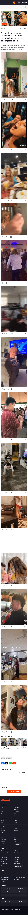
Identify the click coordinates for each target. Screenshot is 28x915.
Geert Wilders (17, 853)
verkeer (2, 832)
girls (15, 841)
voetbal (16, 839)
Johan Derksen (17, 850)
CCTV (2, 837)
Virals (15, 7)
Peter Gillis (16, 859)
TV (14, 813)
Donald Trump (4, 850)
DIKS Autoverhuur (18, 873)
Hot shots (19, 7)
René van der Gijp (5, 853)
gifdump (3, 758)
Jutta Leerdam (4, 859)
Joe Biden (3, 865)
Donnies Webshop (5, 877)
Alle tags (17, 844)
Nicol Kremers (17, 863)
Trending (7, 7)
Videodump (3, 873)
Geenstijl (16, 875)
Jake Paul (3, 855)
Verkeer (2, 813)
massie (9, 27)
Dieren (15, 816)
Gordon (16, 861)
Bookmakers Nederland (19, 877)
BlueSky (7, 895)
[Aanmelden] (24, 3)
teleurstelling (8, 758)
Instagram (3, 839)
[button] (26, 7)
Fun (2, 807)
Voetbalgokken (4, 879)
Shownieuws (4, 818)
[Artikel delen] (21, 28)
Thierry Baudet (4, 863)
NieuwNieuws (4, 875)
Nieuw (2, 7)
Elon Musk (16, 855)
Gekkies (2, 820)
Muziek (15, 820)
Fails (2, 809)
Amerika (3, 830)
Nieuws (2, 811)
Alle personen (18, 866)
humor (15, 832)
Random (16, 809)
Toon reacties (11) (14, 791)
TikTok (2, 843)
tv (14, 835)
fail (1, 828)
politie (2, 835)
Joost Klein (3, 861)
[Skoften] (5, 800)
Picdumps (16, 807)
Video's (11, 7)
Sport (15, 818)
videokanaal (22, 538)
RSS (21, 895)
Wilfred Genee (4, 857)
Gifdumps (3, 816)
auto (15, 837)
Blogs (15, 822)
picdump (16, 828)
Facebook (7, 888)
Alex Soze (16, 857)
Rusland (3, 841)
